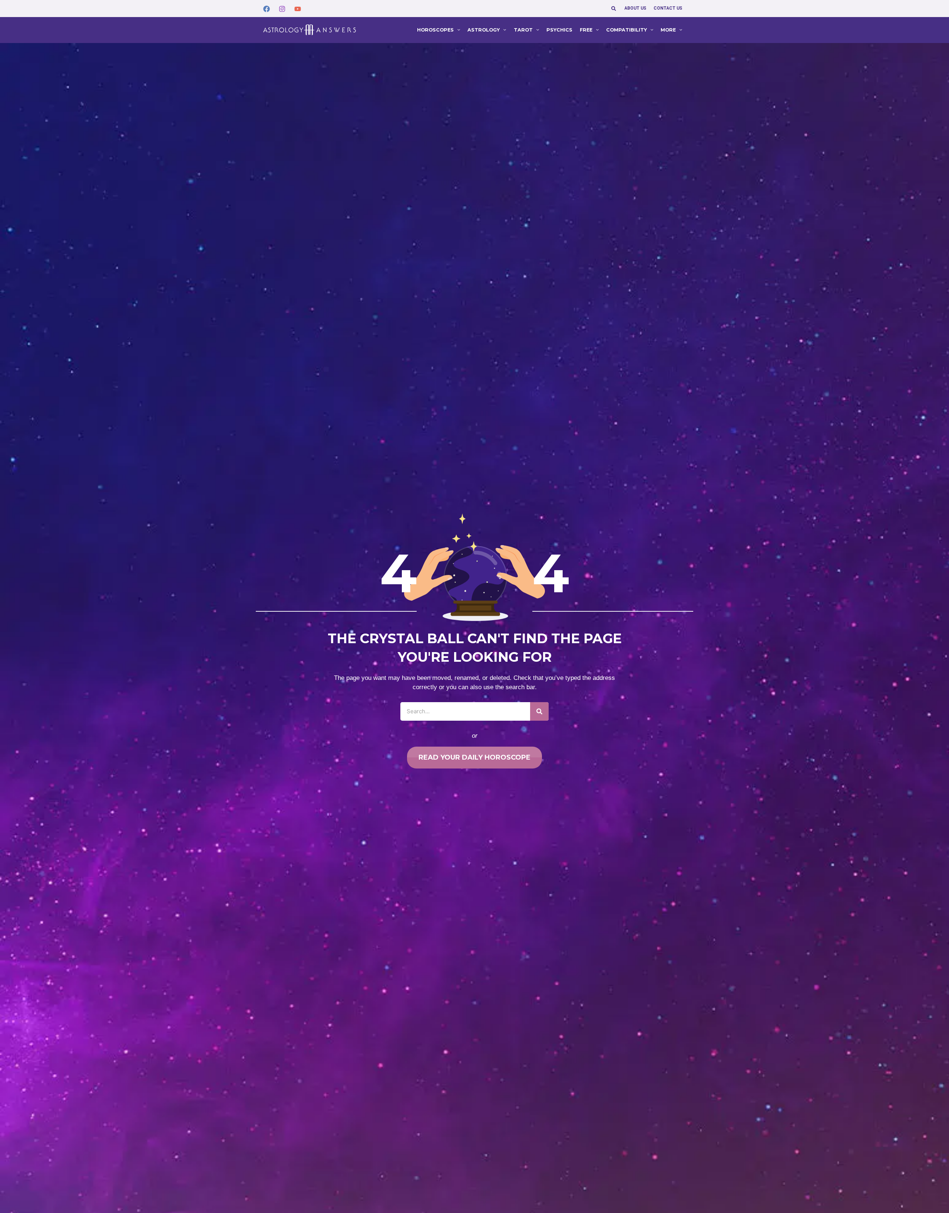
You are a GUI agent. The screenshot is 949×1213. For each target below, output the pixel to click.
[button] (614, 8)
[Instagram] (282, 9)
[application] (457, 30)
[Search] (539, 711)
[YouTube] (297, 9)
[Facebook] (266, 9)
